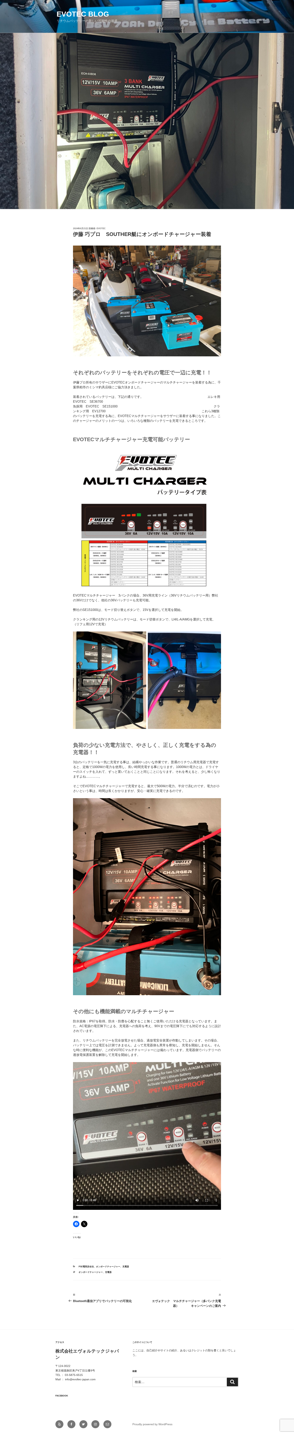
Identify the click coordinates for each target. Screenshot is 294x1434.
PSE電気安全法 (86, 1266)
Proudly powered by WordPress (152, 1424)
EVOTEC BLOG (83, 14)
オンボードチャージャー (108, 1266)
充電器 (125, 1266)
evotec (101, 228)
